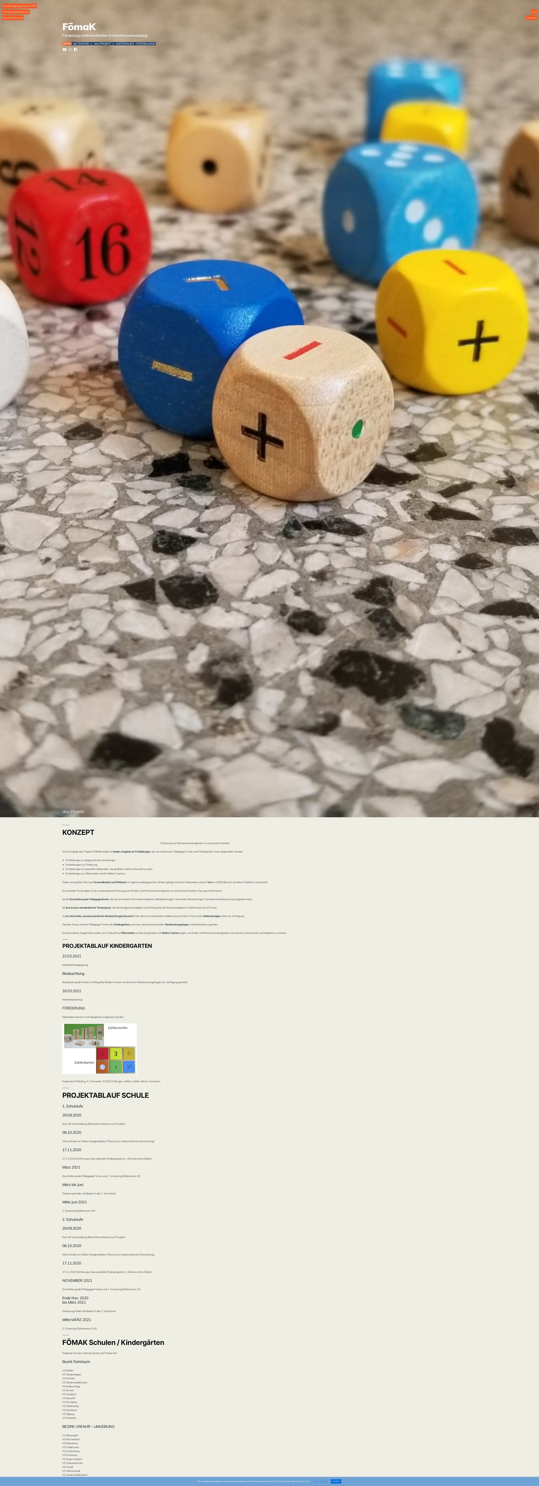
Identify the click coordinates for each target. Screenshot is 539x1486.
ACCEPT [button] (336, 1481)
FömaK (79, 26)
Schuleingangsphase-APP (19, 6)
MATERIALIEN (125, 43)
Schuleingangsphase (15, 12)
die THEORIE (81, 43)
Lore (534, 12)
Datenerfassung (12, 18)
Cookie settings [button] (320, 1481)
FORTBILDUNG (145, 43)
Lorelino (532, 18)
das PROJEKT (102, 43)
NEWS (67, 43)
